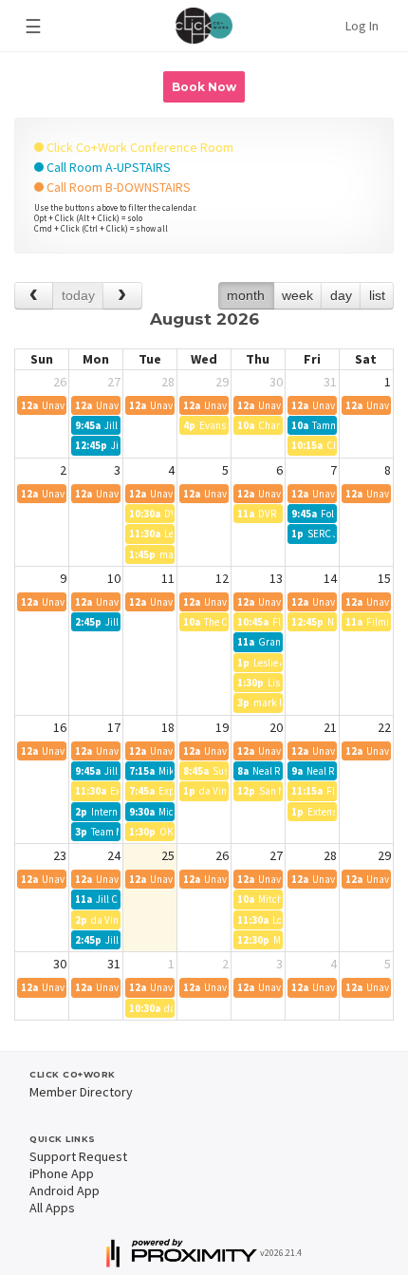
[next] (121, 295)
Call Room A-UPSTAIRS (107, 167)
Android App (64, 1190)
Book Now (204, 87)
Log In (362, 25)
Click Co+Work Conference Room (138, 147)
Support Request (78, 1156)
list (377, 295)
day (341, 295)
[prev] (33, 295)
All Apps (52, 1207)
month (246, 295)
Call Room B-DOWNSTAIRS (117, 187)
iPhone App (61, 1173)
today (78, 295)
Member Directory (81, 1091)
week (297, 295)
